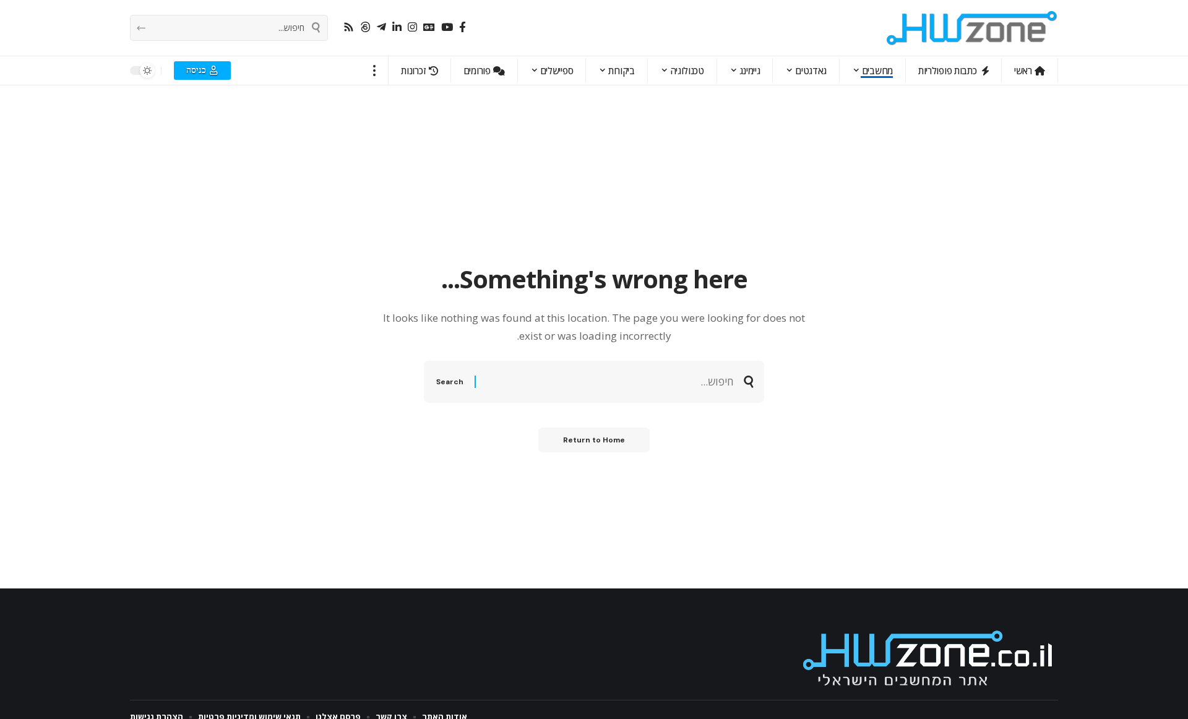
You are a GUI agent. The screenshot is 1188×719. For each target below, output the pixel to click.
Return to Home (594, 440)
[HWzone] (972, 27)
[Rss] (348, 28)
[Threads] (365, 28)
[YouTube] (447, 28)
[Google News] (429, 28)
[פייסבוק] (462, 28)
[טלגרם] (381, 28)
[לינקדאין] (397, 28)
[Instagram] (412, 28)
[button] (375, 70)
